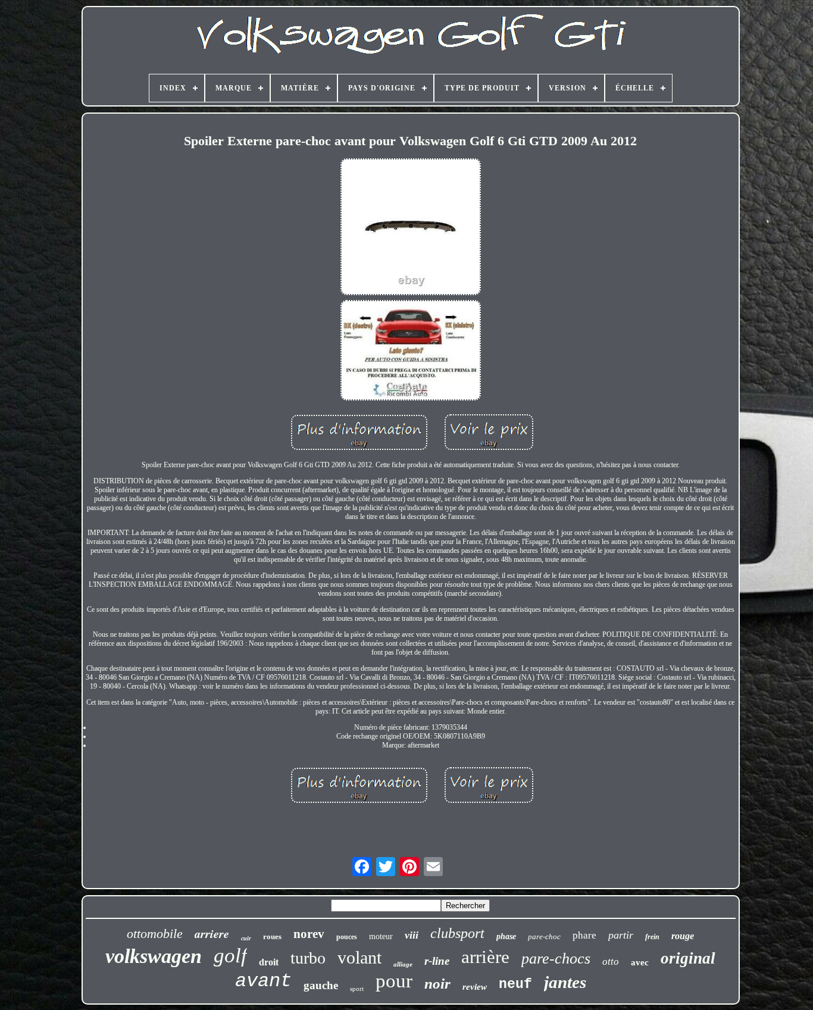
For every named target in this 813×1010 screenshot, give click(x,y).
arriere (212, 933)
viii (411, 935)
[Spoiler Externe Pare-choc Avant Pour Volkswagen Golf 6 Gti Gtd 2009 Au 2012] (410, 228)
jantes (565, 982)
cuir (246, 938)
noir (437, 983)
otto (610, 961)
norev (308, 934)
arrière (485, 956)
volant (359, 957)
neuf (515, 984)
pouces (346, 937)
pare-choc (544, 936)
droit (269, 962)
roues (272, 936)
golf (230, 955)
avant (263, 981)
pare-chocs (555, 958)
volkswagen (153, 956)
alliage (402, 964)
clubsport (457, 933)
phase (506, 936)
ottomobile (155, 933)
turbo (308, 958)
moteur (381, 936)
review (474, 987)
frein (652, 937)
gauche (321, 985)
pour (394, 981)
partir (620, 935)
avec (640, 962)
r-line (436, 961)
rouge (682, 936)
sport (357, 988)
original (688, 958)
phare (584, 935)
